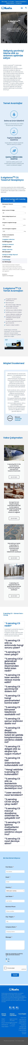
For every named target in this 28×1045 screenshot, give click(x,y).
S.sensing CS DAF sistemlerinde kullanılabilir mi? (14, 762)
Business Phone (10, 906)
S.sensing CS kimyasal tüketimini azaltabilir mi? (12, 711)
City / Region (10, 917)
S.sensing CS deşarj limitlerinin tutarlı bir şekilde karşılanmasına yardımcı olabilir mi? (14, 735)
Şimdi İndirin (14, 477)
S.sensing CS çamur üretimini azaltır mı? (14, 721)
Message (8, 937)
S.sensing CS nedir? (12, 624)
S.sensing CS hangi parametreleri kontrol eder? (12, 699)
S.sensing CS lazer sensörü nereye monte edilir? (12, 679)
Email (7, 877)
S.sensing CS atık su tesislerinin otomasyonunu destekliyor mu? (13, 783)
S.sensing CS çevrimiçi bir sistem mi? (12, 689)
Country (8, 887)
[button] (21, 8)
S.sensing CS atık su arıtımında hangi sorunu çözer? (14, 644)
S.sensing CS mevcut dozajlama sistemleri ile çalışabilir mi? (12, 813)
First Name (9, 867)
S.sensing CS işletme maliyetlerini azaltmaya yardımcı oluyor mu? (13, 828)
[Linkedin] (10, 1008)
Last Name (9, 896)
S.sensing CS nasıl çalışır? (12, 653)
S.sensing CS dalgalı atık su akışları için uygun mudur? (13, 750)
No (8, 961)
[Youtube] (17, 1008)
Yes (8, 959)
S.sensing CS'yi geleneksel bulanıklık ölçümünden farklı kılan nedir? (13, 664)
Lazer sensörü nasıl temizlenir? (14, 794)
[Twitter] (14, 1008)
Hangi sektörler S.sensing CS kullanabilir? (14, 772)
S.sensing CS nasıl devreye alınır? (12, 841)
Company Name (11, 927)
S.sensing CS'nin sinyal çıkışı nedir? (12, 802)
